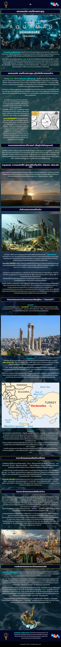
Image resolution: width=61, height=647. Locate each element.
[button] (30, 4)
